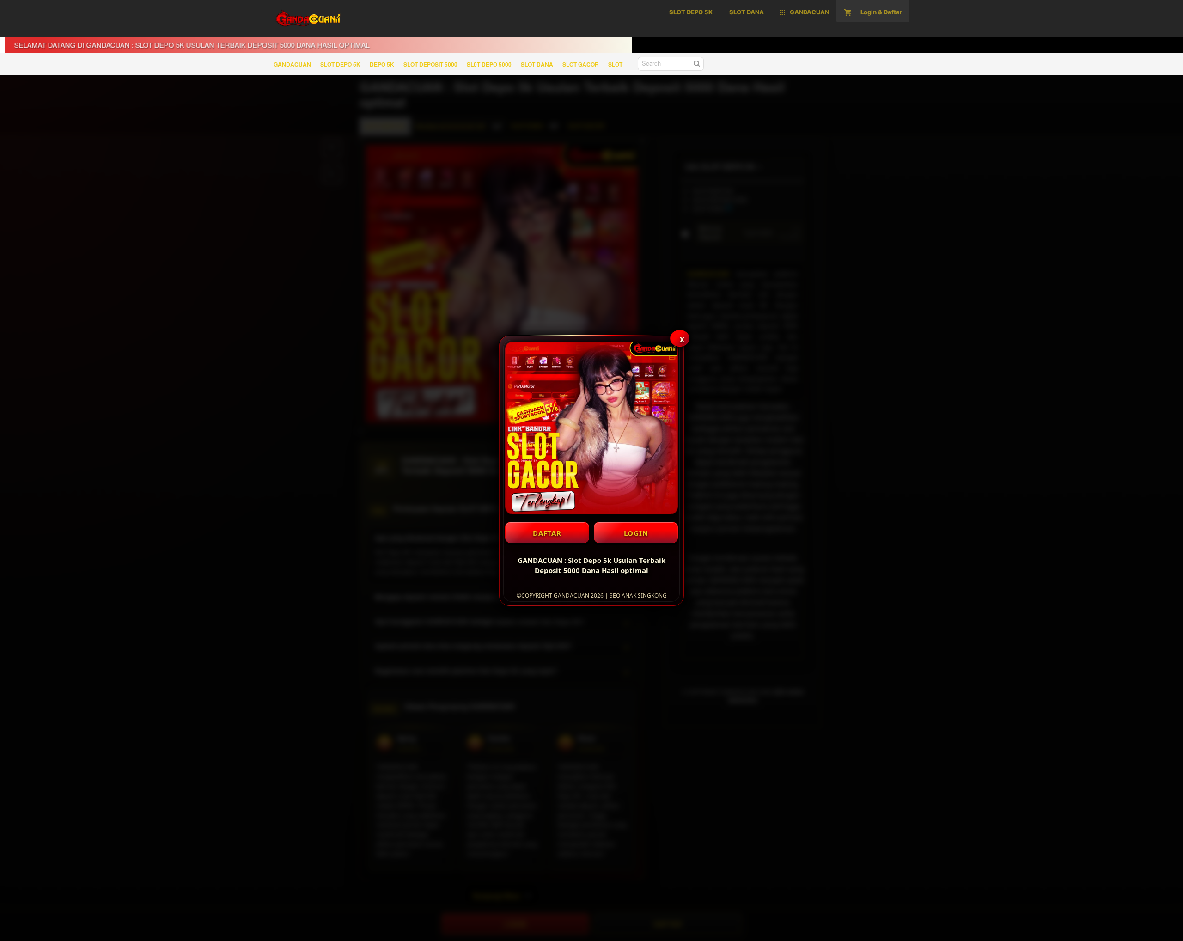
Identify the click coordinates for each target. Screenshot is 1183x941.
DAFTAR (547, 533)
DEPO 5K (382, 64)
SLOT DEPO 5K (340, 64)
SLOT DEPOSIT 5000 (430, 64)
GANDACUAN (292, 64)
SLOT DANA (537, 64)
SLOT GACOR (580, 64)
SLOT (615, 64)
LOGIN (636, 533)
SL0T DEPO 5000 (489, 64)
